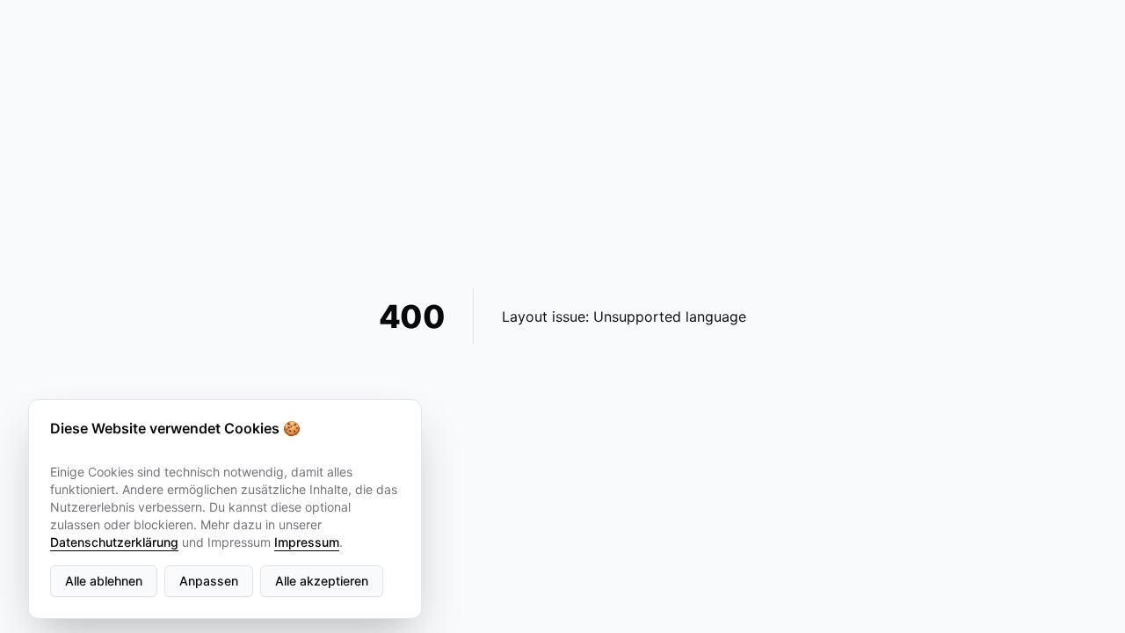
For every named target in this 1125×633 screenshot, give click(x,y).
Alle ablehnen (103, 580)
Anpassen (208, 580)
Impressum (306, 542)
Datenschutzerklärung (114, 542)
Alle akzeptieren (321, 580)
